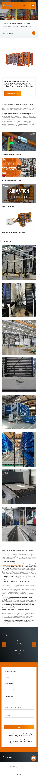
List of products (12, 26)
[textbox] (19, 715)
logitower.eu (24, 767)
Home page (5, 26)
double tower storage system (13, 565)
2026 (12, 767)
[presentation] (4, 644)
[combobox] (19, 715)
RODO (19, 774)
